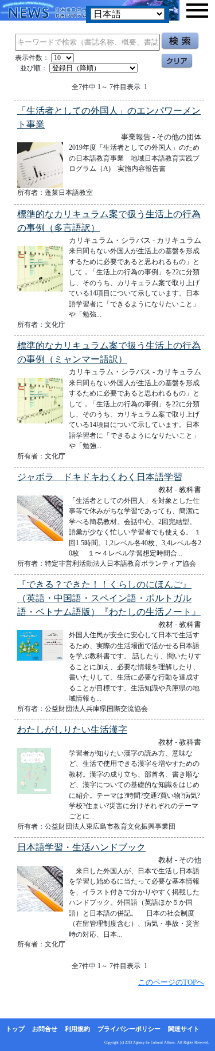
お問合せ (44, 1028)
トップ (15, 1028)
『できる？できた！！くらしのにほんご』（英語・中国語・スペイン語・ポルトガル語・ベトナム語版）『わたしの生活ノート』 (109, 598)
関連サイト (184, 1028)
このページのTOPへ (171, 982)
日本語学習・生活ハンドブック (81, 847)
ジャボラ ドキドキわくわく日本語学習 (99, 477)
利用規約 (77, 1028)
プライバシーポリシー (129, 1028)
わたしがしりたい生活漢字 (72, 729)
